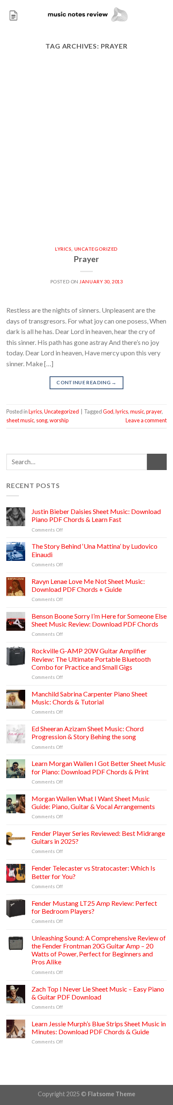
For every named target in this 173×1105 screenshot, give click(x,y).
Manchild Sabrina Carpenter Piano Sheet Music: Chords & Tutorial (89, 698)
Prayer (86, 259)
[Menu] (13, 14)
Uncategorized (96, 249)
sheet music (20, 420)
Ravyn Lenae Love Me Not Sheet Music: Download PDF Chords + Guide (88, 585)
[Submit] (157, 462)
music (137, 411)
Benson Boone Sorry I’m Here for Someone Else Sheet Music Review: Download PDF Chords (99, 620)
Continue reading (86, 382)
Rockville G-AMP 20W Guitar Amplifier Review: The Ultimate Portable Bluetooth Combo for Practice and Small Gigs (91, 659)
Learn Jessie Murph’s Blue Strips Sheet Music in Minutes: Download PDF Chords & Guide (98, 1028)
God (108, 411)
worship (59, 420)
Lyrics (63, 249)
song (41, 420)
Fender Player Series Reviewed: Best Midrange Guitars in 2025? (98, 837)
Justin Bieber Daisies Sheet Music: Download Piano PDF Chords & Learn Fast (96, 515)
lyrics (121, 411)
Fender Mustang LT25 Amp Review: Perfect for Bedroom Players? (94, 907)
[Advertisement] (86, 156)
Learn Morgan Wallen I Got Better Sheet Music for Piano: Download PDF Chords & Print (98, 767)
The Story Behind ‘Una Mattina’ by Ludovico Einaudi (94, 550)
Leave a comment (146, 420)
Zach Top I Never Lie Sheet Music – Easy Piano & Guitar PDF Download (97, 993)
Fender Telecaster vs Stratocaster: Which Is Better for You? (93, 872)
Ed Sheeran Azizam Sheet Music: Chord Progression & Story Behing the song (87, 732)
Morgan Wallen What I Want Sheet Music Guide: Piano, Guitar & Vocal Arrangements (93, 802)
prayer (154, 411)
